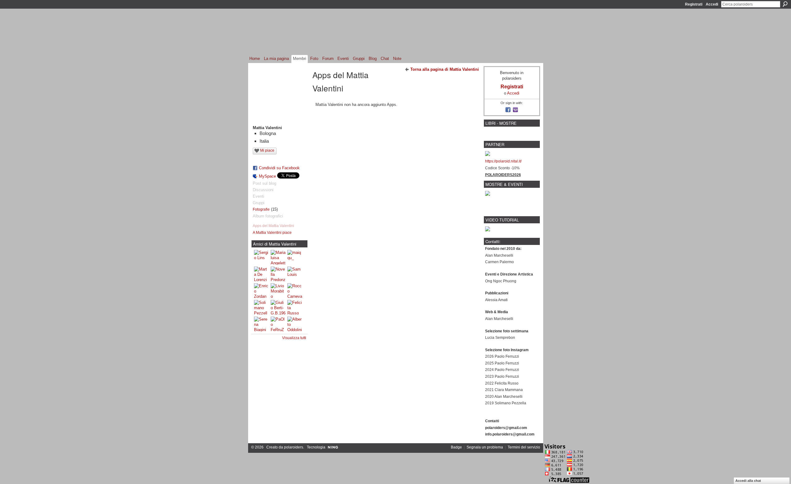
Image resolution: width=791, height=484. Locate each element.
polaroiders (293, 447)
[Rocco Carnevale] (294, 290)
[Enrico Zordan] (261, 290)
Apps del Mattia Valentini (273, 226)
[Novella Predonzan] (278, 274)
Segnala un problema (485, 447)
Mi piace (267, 150)
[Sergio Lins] (261, 257)
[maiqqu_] (294, 257)
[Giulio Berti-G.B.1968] (278, 307)
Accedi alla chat (748, 480)
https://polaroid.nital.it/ (503, 161)
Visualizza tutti (294, 338)
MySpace (267, 176)
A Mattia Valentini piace (272, 232)
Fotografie (261, 209)
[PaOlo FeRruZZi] (278, 324)
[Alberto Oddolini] (294, 324)
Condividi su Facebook (279, 168)
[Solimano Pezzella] (261, 307)
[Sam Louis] (294, 274)
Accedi (712, 4)
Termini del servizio (524, 447)
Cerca (785, 4)
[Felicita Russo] (294, 307)
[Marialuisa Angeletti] (278, 257)
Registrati (693, 4)
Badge (456, 447)
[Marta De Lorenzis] (261, 274)
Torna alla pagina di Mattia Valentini (444, 69)
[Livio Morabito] (278, 290)
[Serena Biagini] (261, 324)
